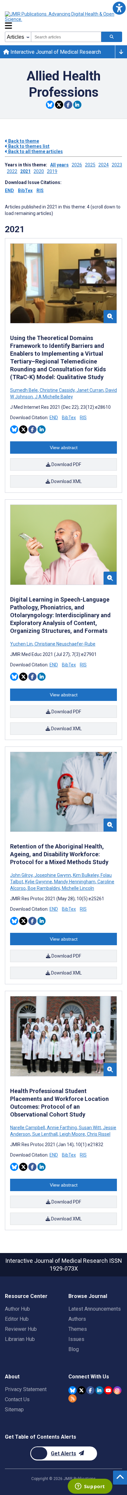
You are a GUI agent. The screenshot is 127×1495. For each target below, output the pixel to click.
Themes (77, 1329)
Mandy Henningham (74, 881)
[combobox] (66, 37)
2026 (77, 164)
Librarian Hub (20, 1339)
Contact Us (17, 1399)
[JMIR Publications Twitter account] (82, 1390)
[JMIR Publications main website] (60, 16)
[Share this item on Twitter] (59, 105)
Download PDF (65, 464)
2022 (12, 171)
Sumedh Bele (24, 390)
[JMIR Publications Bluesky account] (72, 1390)
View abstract (64, 447)
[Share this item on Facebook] (68, 105)
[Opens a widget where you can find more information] (89, 1487)
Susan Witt (90, 1127)
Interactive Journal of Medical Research (55, 52)
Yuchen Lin (22, 644)
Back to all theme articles (35, 151)
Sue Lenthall (45, 1134)
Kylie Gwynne (38, 881)
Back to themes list (28, 146)
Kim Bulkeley (86, 875)
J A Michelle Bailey (53, 396)
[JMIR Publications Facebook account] (90, 1390)
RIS (40, 190)
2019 (52, 171)
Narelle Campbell (28, 1127)
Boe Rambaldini (44, 888)
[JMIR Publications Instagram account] (117, 1390)
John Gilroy (22, 875)
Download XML (66, 481)
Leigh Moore (72, 1134)
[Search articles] (111, 37)
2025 (90, 164)
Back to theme (23, 141)
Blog (73, 1349)
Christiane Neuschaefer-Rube (64, 644)
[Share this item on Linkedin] (77, 105)
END (9, 190)
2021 (25, 171)
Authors (77, 1319)
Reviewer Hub (21, 1329)
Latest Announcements (94, 1309)
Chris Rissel (98, 1134)
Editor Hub (17, 1319)
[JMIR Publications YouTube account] (108, 1390)
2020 (39, 171)
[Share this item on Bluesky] (50, 105)
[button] (119, 8)
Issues (76, 1339)
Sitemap (14, 1409)
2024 (103, 164)
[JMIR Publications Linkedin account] (99, 1390)
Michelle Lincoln (77, 888)
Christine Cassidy (57, 390)
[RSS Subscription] (72, 1398)
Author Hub (17, 1309)
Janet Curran (90, 390)
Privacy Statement (26, 1389)
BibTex (25, 190)
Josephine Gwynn (53, 875)
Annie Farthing (62, 1127)
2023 (117, 164)
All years (59, 164)
